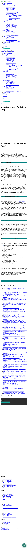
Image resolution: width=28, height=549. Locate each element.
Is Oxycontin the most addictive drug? (11, 334)
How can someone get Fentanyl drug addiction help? (14, 347)
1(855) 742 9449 (6, 48)
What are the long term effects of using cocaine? (13, 392)
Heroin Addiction (7, 513)
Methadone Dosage (7, 484)
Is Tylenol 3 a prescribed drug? (10, 315)
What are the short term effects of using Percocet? (13, 321)
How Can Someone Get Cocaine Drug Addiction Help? (15, 380)
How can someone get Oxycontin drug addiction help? (15, 330)
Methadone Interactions (8, 486)
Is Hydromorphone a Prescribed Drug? (11, 358)
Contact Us (5, 523)
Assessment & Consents (8, 506)
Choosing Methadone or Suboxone (10, 508)
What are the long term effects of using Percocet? (13, 320)
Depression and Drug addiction (10, 291)
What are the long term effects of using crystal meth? (14, 378)
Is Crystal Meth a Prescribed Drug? (10, 367)
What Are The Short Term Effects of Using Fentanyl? (14, 375)
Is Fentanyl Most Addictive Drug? (10, 344)
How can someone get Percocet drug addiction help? (14, 303)
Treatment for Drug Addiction (9, 517)
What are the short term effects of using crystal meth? (14, 393)
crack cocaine (24, 157)
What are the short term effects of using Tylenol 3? (14, 327)
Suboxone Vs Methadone (8, 495)
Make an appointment (5, 402)
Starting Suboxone (7, 504)
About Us (5, 524)
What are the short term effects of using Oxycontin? (14, 341)
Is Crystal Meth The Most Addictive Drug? (12, 366)
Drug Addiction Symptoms (9, 515)
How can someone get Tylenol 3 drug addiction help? (14, 316)
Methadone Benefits (7, 481)
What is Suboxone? (7, 492)
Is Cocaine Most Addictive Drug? (10, 384)
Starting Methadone (7, 505)
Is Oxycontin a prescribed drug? (10, 333)
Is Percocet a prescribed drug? (9, 306)
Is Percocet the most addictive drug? (11, 308)
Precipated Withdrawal (8, 497)
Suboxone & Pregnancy (8, 496)
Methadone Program (7, 480)
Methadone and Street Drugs (9, 485)
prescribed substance (22, 201)
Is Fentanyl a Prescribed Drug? (10, 345)
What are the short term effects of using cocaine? (13, 391)
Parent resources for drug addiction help (11, 298)
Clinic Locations (6, 522)
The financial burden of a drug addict (11, 294)
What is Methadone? (7, 479)
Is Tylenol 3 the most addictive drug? (11, 314)
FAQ (4, 487)
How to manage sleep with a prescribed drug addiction (15, 301)
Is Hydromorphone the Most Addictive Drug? (13, 356)
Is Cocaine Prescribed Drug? (9, 383)
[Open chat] (24, 545)
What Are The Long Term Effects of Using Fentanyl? (14, 373)
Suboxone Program (7, 494)
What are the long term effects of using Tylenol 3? (14, 328)
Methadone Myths (7, 482)
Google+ (2, 473)
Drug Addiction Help (7, 514)
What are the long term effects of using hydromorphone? (15, 348)
